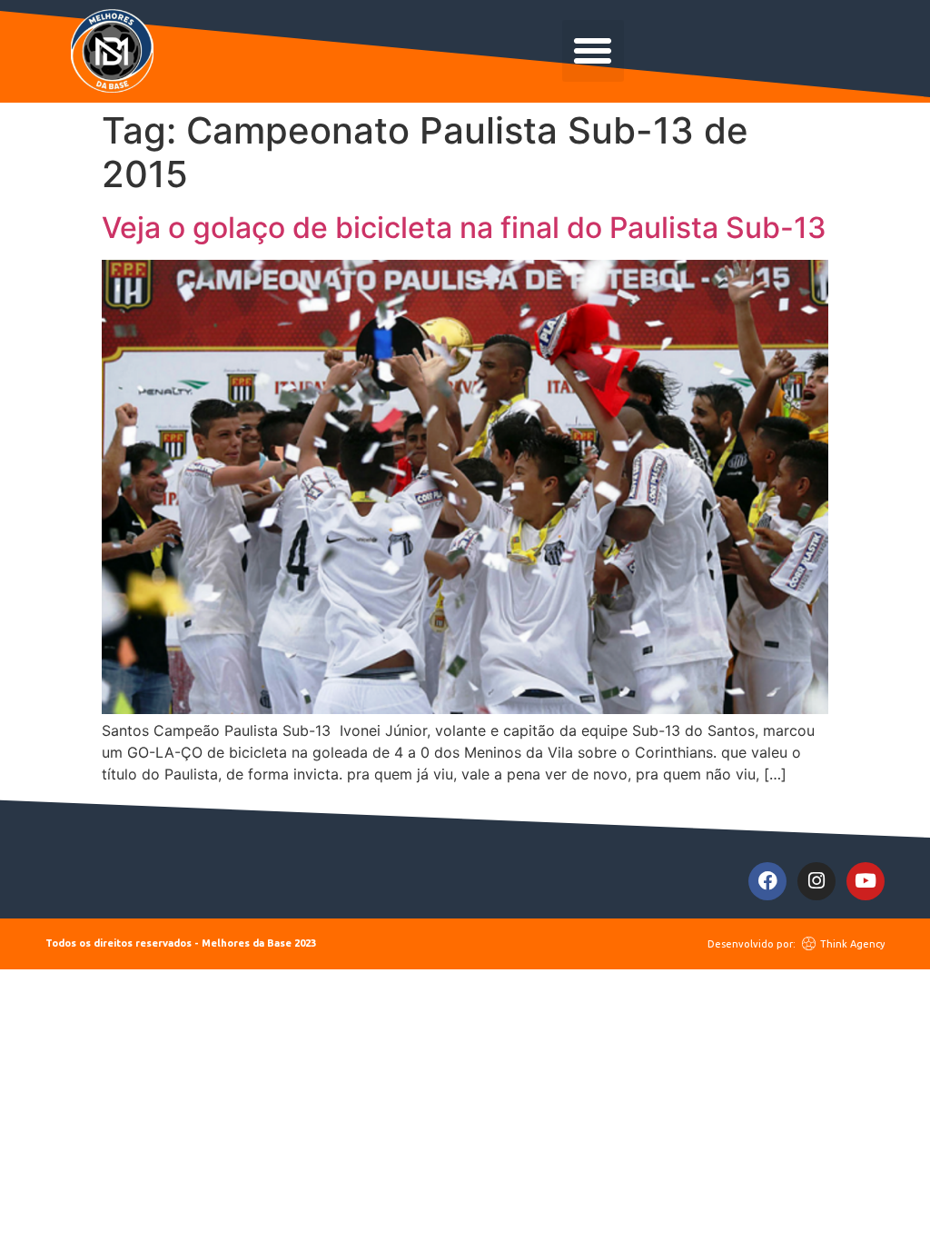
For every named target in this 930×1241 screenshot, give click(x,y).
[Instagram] (816, 881)
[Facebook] (767, 881)
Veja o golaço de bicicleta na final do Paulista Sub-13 (464, 227)
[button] (593, 51)
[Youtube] (865, 881)
